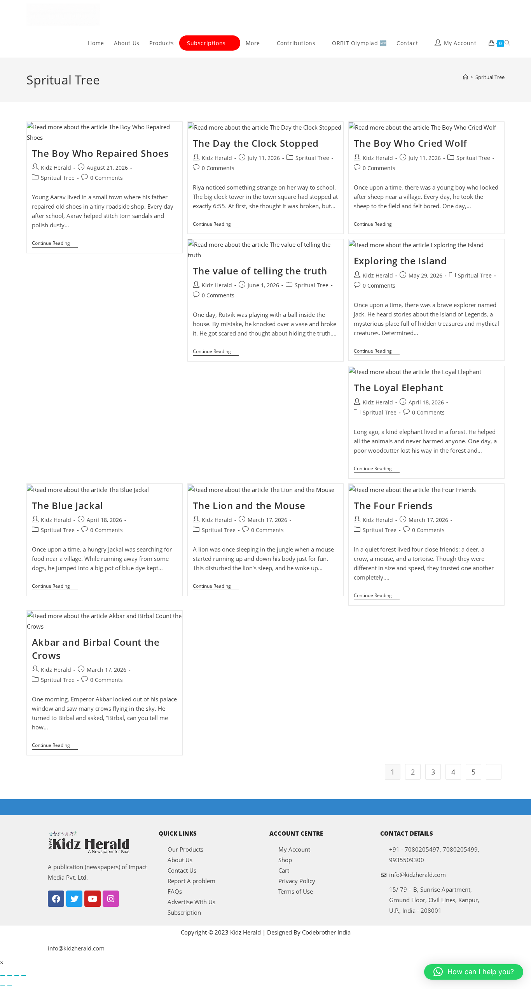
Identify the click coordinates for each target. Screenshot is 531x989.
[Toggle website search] (507, 43)
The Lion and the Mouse (249, 505)
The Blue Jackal (67, 505)
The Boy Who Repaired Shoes (100, 153)
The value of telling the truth (260, 270)
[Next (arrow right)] (9, 986)
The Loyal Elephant (398, 387)
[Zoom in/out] (2, 975)
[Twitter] (74, 899)
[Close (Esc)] (23, 975)
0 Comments (106, 177)
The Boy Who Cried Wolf (410, 143)
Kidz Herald (56, 167)
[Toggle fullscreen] (9, 975)
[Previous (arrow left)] (2, 986)
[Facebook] (56, 899)
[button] (473, 972)
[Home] (465, 77)
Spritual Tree (490, 77)
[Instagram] (111, 899)
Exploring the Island (400, 260)
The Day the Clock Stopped (256, 143)
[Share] (16, 975)
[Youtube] (92, 899)
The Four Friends (393, 505)
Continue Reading (55, 243)
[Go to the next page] (493, 772)
